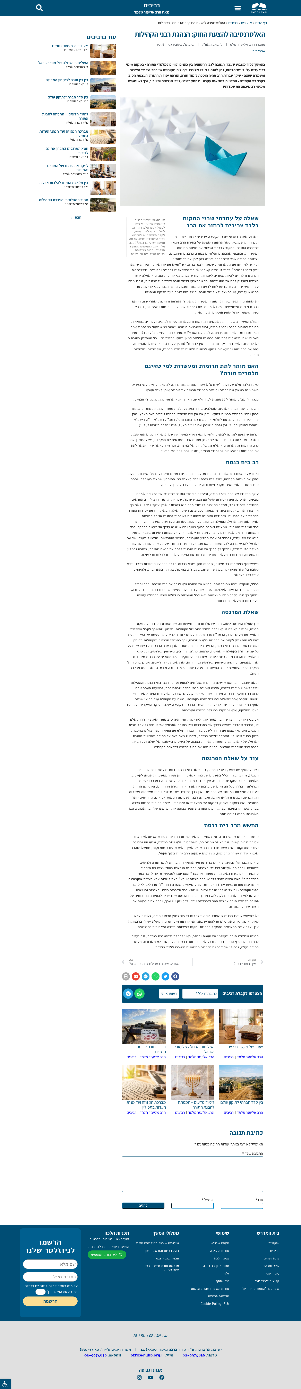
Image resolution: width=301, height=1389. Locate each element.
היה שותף (222, 1281)
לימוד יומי (272, 1273)
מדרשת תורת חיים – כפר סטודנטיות (162, 1268)
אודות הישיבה (219, 1250)
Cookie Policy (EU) (214, 1303)
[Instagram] (139, 1377)
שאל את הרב (270, 1266)
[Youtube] (150, 1377)
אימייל (208, 1200)
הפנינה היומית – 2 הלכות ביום (108, 1246)
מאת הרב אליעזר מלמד (151, 12)
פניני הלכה (221, 1258)
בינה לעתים (271, 1258)
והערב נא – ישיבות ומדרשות (109, 1239)
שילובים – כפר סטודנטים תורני (157, 1243)
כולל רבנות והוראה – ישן (162, 1250)
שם (259, 1200)
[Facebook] (162, 1377)
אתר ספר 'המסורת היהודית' (260, 1288)
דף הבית (261, 22)
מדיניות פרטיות (218, 1296)
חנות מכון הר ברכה (216, 1266)
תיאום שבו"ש (220, 1243)
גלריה (225, 1273)
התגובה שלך (252, 1153)
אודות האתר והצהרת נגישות (210, 1288)
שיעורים (246, 22)
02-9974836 (194, 1355)
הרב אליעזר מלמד (241, 44)
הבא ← (75, 217)
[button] (238, 8)
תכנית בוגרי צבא (167, 1258)
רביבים (152, 5)
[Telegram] (128, 993)
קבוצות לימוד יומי (267, 1281)
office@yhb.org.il (147, 1355)
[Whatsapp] (139, 993)
